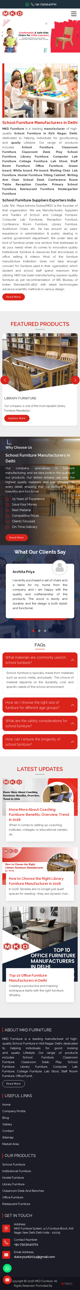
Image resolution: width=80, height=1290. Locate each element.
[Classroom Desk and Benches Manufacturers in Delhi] (41, 362)
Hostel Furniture (13, 1177)
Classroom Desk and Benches (30, 398)
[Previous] (4, 380)
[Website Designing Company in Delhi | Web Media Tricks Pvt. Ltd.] (67, 1283)
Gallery (7, 1124)
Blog (5, 1117)
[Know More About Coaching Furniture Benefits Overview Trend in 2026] (40, 797)
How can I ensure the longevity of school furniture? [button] (32, 741)
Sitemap (8, 1137)
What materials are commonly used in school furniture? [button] (35, 660)
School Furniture (13, 1164)
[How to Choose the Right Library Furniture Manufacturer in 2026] (40, 866)
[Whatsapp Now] (27, 4)
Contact (8, 1131)
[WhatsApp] (7, 1268)
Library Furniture (13, 1184)
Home (6, 1104)
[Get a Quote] (7, 1280)
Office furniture (12, 1197)
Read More (13, 297)
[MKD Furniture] (12, 13)
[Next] (75, 380)
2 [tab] (39, 631)
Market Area (10, 1144)
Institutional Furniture (16, 1171)
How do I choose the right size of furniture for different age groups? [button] (32, 705)
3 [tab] (45, 631)
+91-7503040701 (45, 4)
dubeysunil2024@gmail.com (34, 1257)
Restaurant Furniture (16, 1204)
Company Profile (13, 1111)
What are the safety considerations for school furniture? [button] (36, 723)
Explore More (16, 418)
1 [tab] (33, 631)
